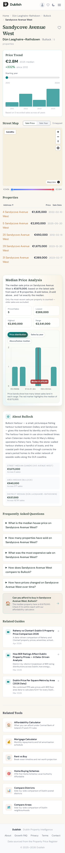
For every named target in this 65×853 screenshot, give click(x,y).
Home (6, 15)
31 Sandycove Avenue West (16, 260)
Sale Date (57, 205)
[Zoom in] (58, 131)
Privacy (33, 848)
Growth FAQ (19, 848)
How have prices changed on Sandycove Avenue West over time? (28, 598)
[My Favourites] (48, 5)
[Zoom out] (58, 136)
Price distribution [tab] (18, 334)
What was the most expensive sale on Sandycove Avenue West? (30, 568)
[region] (32, 157)
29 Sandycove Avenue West (16, 248)
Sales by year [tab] (37, 334)
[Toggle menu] (59, 5)
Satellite (10, 132)
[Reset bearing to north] (58, 141)
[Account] (42, 5)
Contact (54, 848)
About (7, 848)
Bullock (47, 15)
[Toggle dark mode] (53, 5)
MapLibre (51, 182)
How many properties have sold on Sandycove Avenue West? (29, 553)
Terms (44, 848)
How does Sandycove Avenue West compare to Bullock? (29, 583)
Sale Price (30, 123)
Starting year (12, 73)
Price (48, 205)
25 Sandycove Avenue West (16, 237)
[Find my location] (58, 148)
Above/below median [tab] (20, 341)
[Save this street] (59, 28)
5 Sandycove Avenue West (15, 225)
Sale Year (43, 123)
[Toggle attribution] (58, 182)
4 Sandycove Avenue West (15, 214)
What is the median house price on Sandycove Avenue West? (28, 538)
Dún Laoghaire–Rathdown (26, 15)
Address (8, 205)
